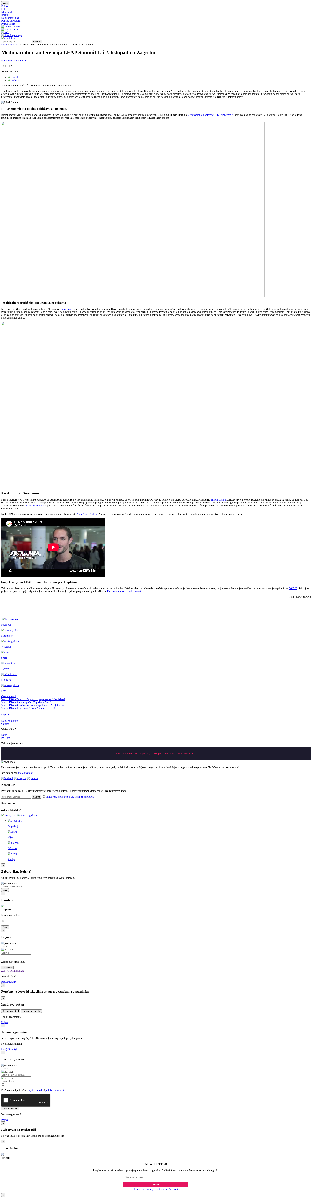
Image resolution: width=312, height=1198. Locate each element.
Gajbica (5, 723)
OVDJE (293, 588)
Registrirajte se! (9, 981)
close (5, 3)
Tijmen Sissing (218, 499)
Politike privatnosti (10, 20)
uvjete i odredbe (36, 1090)
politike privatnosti (55, 1090)
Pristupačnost (8, 23)
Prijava (4, 6)
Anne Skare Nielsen (87, 514)
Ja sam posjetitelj (11, 1011)
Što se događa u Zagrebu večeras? (33, 702)
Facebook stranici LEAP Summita (124, 591)
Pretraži (37, 41)
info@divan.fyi (9, 1049)
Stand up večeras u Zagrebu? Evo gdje (36, 708)
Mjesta (5, 714)
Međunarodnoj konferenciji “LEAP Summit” (210, 114)
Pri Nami (6, 737)
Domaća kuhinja (9, 721)
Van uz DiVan (8, 699)
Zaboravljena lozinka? (12, 970)
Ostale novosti (8, 696)
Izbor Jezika (7, 12)
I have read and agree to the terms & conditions (70, 796)
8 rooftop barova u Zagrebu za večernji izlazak (40, 705)
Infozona (14, 44)
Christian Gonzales (34, 505)
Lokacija (5, 9)
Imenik (4, 14)
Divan (4, 44)
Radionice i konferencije (13, 60)
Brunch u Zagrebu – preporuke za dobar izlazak (40, 699)
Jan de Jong (66, 309)
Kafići (4, 734)
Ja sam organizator (31, 1011)
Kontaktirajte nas (10, 17)
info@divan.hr (25, 772)
